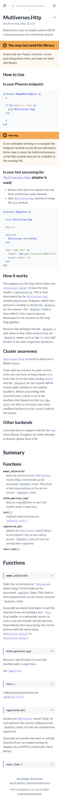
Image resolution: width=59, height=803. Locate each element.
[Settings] (54, 6)
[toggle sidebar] (4, 6)
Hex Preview (36, 778)
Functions (12, 464)
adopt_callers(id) (14, 471)
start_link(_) (11, 549)
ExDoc (24, 789)
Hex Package (23, 778)
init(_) (7, 512)
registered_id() (12, 526)
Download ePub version (38, 783)
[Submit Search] (13, 6)
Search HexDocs (17, 783)
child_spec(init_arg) (15, 498)
